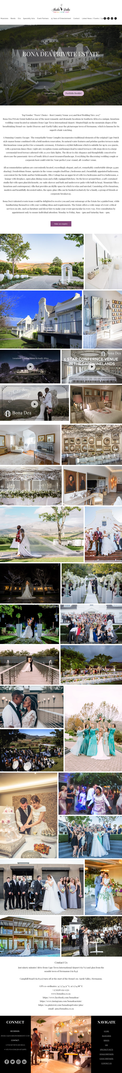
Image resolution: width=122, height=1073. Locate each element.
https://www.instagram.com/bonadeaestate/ (61, 1001)
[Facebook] (112, 18)
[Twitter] (12, 1061)
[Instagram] (105, 18)
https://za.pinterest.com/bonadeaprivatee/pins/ (61, 1005)
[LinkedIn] (108, 18)
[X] (115, 18)
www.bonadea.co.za (60, 993)
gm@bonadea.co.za (64, 1008)
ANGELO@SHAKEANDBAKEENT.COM (15, 1036)
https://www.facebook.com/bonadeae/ (61, 997)
